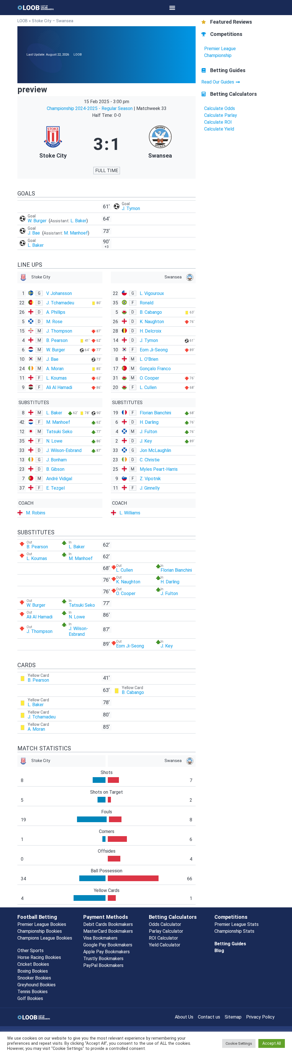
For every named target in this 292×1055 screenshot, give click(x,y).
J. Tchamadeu (60, 302)
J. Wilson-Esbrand (64, 450)
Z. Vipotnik (150, 478)
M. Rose (54, 321)
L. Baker (78, 220)
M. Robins (35, 513)
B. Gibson (55, 469)
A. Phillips (55, 312)
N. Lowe (54, 441)
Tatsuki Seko (59, 431)
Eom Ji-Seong (154, 350)
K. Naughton (152, 321)
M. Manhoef (76, 233)
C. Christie (150, 460)
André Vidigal (59, 478)
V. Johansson (59, 293)
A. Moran (55, 368)
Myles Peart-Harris (159, 469)
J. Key (146, 441)
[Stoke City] (53, 144)
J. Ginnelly (150, 488)
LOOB (22, 21)
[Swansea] (160, 144)
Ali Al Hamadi (59, 387)
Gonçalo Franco (155, 368)
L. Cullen (148, 387)
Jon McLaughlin (155, 450)
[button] (172, 7)
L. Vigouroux (152, 293)
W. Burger (38, 220)
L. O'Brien (149, 359)
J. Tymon (131, 208)
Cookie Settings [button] (239, 1043)
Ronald (146, 302)
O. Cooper (149, 378)
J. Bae (34, 233)
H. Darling (149, 422)
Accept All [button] (271, 1043)
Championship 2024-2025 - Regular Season (90, 108)
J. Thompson (59, 331)
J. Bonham (56, 460)
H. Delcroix (150, 331)
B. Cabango (151, 312)
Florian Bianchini (155, 413)
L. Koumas (56, 378)
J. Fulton (148, 431)
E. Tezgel (55, 488)
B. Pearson (57, 340)
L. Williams (129, 513)
